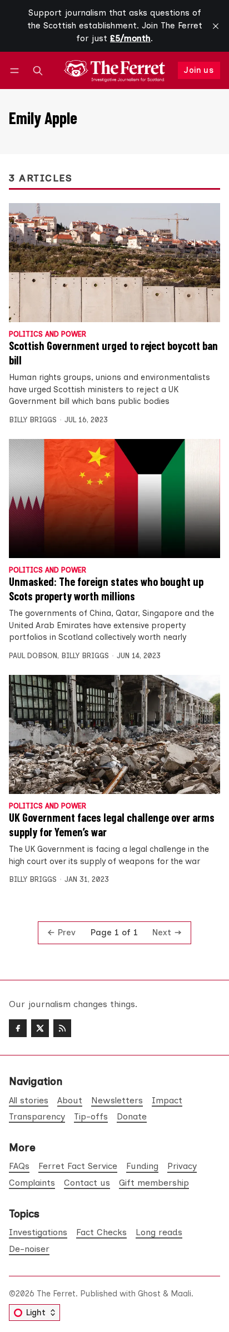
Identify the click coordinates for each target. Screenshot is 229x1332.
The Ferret (56, 1294)
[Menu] (16, 70)
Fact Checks (101, 1232)
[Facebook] (18, 1028)
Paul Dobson (33, 656)
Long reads (159, 1232)
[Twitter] (40, 1028)
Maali (181, 1294)
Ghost (149, 1294)
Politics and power (47, 334)
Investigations (38, 1232)
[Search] (37, 70)
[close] (216, 26)
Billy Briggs (33, 420)
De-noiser (29, 1249)
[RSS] (62, 1028)
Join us (198, 70)
